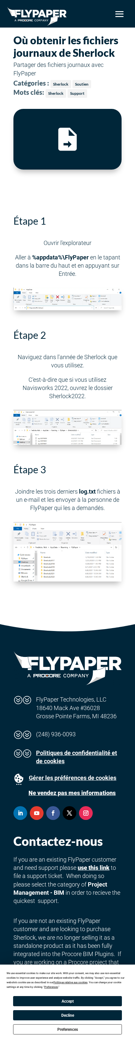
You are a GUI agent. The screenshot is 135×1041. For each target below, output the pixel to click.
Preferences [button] (51, 987)
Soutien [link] (81, 84)
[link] (37, 16)
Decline (67, 1015)
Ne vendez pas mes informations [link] (72, 792)
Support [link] (77, 93)
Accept (68, 1001)
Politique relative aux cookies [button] (70, 982)
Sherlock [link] (60, 84)
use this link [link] (93, 867)
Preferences (67, 1029)
